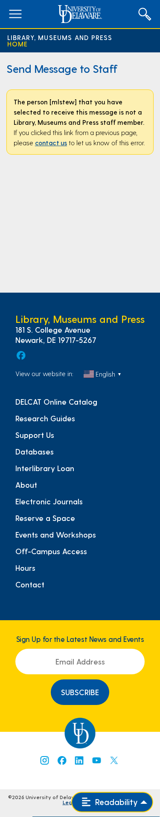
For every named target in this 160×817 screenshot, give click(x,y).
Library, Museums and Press (60, 37)
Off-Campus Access (51, 551)
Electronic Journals (49, 501)
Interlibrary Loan (44, 468)
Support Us (34, 435)
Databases (34, 451)
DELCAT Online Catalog (56, 402)
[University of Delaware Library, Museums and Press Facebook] (20, 355)
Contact (29, 584)
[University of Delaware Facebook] (61, 760)
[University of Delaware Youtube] (96, 760)
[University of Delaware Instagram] (44, 760)
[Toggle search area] (144, 14)
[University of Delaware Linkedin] (79, 760)
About (26, 485)
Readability (115, 802)
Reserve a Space (45, 518)
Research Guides (45, 418)
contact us (51, 142)
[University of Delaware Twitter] (114, 760)
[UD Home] (80, 14)
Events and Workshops (55, 534)
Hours (25, 568)
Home (17, 43)
